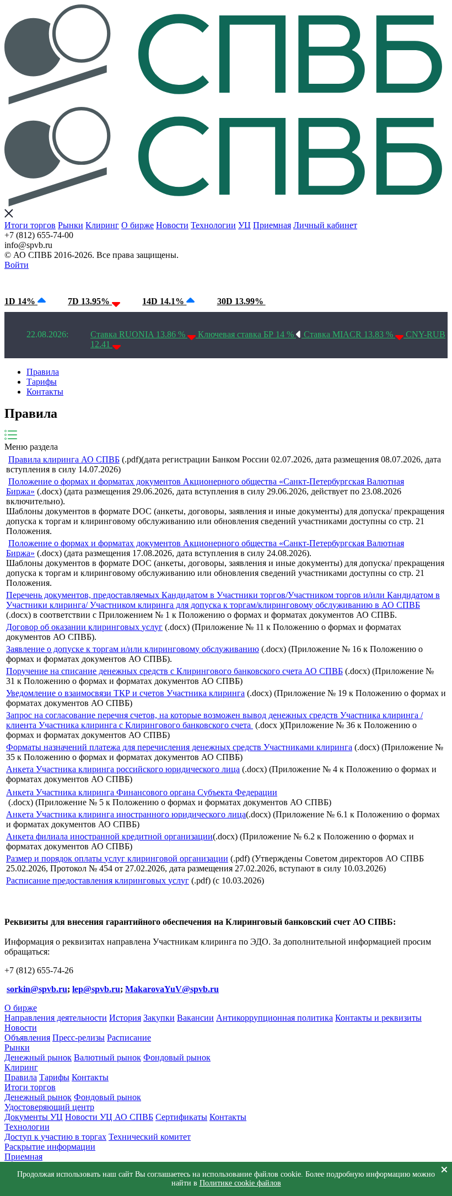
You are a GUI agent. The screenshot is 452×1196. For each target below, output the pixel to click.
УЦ (244, 225)
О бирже (137, 225)
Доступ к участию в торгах (55, 1136)
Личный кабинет (325, 225)
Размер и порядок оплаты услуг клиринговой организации (117, 858)
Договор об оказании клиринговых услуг (84, 627)
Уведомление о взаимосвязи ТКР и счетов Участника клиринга (125, 693)
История (125, 1017)
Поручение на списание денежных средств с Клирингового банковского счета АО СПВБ (174, 671)
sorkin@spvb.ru (37, 989)
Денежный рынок (38, 1057)
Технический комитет (150, 1136)
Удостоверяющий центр (49, 1107)
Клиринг (102, 225)
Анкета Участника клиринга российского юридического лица (123, 769)
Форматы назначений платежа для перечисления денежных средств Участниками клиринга (179, 747)
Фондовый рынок (177, 1057)
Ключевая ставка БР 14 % (247, 334)
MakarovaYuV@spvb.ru (172, 989)
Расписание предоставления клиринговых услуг (97, 880)
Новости (172, 225)
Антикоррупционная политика (274, 1017)
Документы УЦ (33, 1117)
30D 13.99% (241, 301)
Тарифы (41, 381)
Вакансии (195, 1017)
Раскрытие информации (49, 1146)
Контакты (44, 391)
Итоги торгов (30, 225)
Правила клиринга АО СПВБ (64, 459)
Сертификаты (181, 1117)
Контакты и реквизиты (378, 1017)
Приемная (272, 225)
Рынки (70, 225)
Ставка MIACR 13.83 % (349, 334)
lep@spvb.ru (96, 989)
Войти (16, 265)
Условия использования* (188, 280)
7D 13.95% (90, 301)
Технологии (213, 225)
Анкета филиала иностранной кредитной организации (109, 836)
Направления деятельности (55, 1017)
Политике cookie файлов (240, 1183)
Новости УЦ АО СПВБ (109, 1117)
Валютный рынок (107, 1057)
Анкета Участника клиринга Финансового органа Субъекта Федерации (141, 792)
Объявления (27, 1037)
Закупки (159, 1017)
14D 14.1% (164, 301)
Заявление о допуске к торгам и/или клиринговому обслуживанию (132, 649)
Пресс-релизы (78, 1037)
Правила (42, 371)
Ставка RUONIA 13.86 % (138, 334)
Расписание (129, 1037)
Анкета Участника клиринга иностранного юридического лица (126, 814)
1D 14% (20, 301)
